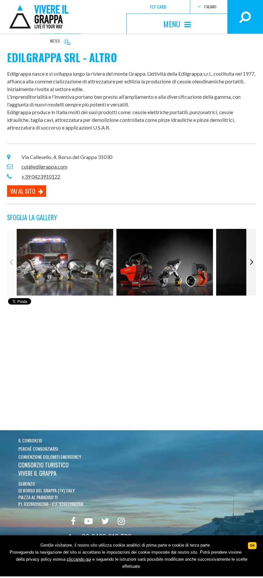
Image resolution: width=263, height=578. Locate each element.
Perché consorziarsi (38, 448)
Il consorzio (30, 440)
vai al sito (23, 191)
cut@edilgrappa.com (44, 166)
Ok (252, 545)
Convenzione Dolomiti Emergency (49, 456)
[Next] (251, 262)
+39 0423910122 (40, 176)
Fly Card (158, 6)
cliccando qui (79, 559)
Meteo (55, 41)
